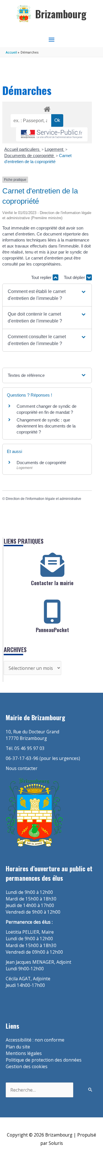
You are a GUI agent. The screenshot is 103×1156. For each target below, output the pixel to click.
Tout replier (42, 277)
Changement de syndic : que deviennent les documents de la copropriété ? (46, 425)
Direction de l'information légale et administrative (43, 499)
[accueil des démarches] (47, 108)
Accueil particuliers (22, 149)
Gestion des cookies (26, 1066)
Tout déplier (75, 277)
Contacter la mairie (52, 583)
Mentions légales (24, 1053)
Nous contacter (21, 768)
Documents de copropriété (29, 155)
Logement (54, 149)
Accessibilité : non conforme (35, 1040)
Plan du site (18, 1047)
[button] (46, 295)
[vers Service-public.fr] (52, 134)
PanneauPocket (52, 630)
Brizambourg (60, 14)
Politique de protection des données (44, 1060)
